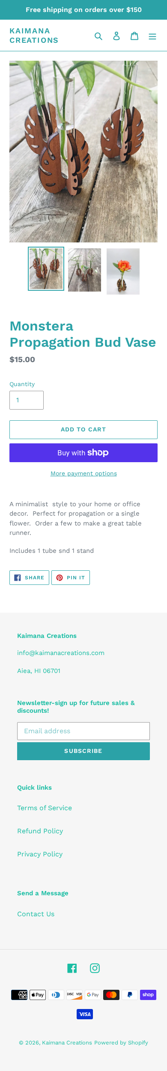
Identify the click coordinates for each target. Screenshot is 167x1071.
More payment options (84, 473)
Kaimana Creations (34, 35)
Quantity (22, 384)
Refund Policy (40, 831)
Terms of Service (44, 808)
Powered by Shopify (121, 1042)
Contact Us (35, 914)
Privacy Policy (40, 854)
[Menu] (152, 35)
